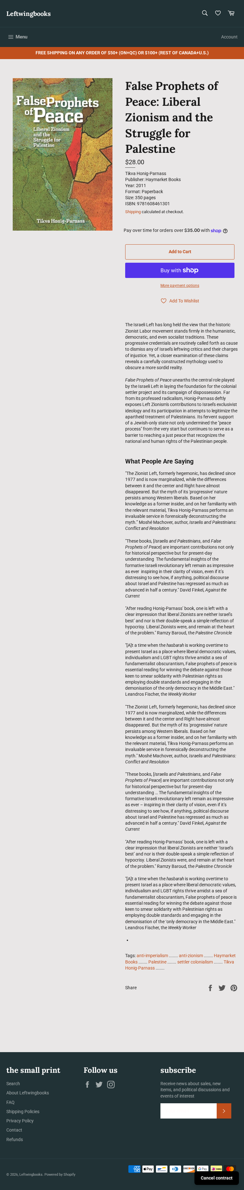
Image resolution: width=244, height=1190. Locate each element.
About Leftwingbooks (27, 1092)
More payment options (179, 285)
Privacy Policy (20, 1120)
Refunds (14, 1139)
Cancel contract (217, 1177)
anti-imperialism (152, 955)
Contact (14, 1130)
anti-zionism (191, 955)
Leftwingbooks (28, 13)
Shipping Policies (22, 1111)
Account (229, 36)
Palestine (157, 961)
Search (13, 1083)
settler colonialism (195, 961)
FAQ (10, 1102)
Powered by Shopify (59, 1175)
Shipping (133, 211)
